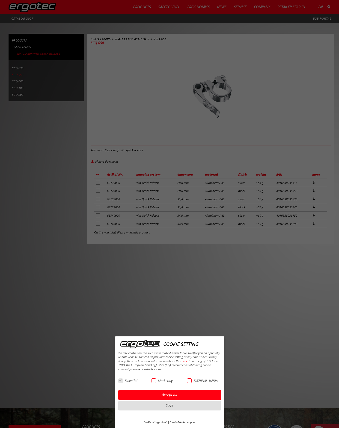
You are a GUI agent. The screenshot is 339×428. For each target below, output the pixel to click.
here (184, 361)
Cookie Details (177, 422)
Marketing (165, 380)
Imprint (191, 422)
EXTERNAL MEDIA (205, 380)
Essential (131, 380)
